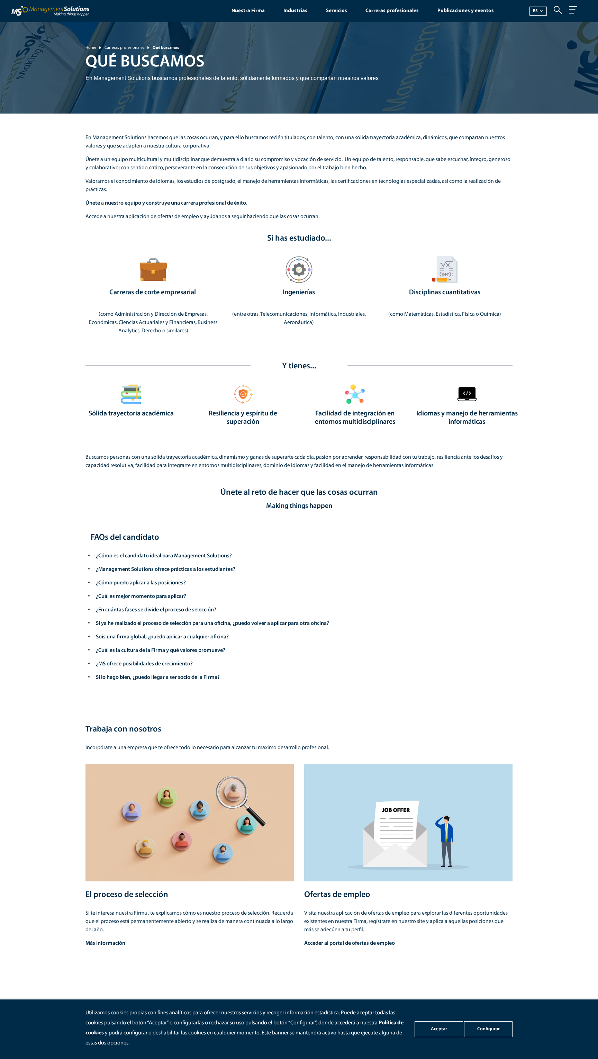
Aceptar (439, 1029)
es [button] (535, 11)
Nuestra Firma (248, 11)
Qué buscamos (166, 48)
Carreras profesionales (392, 11)
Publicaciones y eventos (465, 11)
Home (90, 48)
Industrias (295, 11)
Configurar (488, 1029)
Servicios (336, 11)
